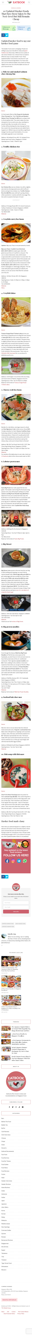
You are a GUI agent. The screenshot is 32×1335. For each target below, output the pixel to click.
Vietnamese (4, 1266)
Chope (3, 1141)
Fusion (3, 1174)
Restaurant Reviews (7, 1240)
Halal (2, 1177)
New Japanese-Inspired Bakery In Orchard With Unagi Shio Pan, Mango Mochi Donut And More (21, 1029)
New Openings (5, 1227)
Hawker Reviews (6, 1184)
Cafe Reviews (5, 1131)
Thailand (3, 1260)
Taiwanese (4, 1253)
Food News (4, 1167)
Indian (3, 1191)
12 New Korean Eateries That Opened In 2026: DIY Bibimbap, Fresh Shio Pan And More (9, 969)
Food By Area (5, 1158)
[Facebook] (3, 35)
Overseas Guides (6, 1230)
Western (3, 1270)
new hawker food (20, 923)
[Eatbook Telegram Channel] (19, 861)
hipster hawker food (8, 923)
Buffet (3, 1128)
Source (3, 724)
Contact (14, 1311)
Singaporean (5, 1243)
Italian (3, 1197)
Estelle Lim (12, 934)
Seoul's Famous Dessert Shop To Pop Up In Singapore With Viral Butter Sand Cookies (21, 1058)
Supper (3, 1250)
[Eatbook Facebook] (7, 861)
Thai (2, 1256)
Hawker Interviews (6, 1181)
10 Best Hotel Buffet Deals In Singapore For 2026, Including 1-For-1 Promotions (11, 1008)
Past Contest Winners (23, 1311)
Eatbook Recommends (7, 1151)
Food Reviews (5, 1171)
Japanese (4, 1204)
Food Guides (4, 1164)
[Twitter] (6, 35)
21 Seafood (4, 456)
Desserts (4, 1148)
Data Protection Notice (9, 1313)
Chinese (3, 1138)
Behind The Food (6, 1121)
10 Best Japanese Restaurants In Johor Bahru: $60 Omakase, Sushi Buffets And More (21, 1042)
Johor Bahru (4, 1207)
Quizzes (3, 1233)
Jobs (8, 1311)
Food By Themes (16, 7)
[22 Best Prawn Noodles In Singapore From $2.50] (6, 1035)
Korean (3, 1214)
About (2, 1311)
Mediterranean (5, 1223)
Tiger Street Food (6, 1263)
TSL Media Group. (6, 1308)
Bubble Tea (4, 1125)
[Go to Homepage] (16, 2)
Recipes (3, 1237)
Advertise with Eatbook (9, 1300)
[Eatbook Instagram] (13, 861)
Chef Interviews (5, 1135)
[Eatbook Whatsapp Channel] (25, 861)
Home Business (5, 1187)
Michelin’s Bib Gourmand (8, 353)
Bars (2, 1118)
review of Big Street (17, 621)
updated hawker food (8, 926)
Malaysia (4, 1220)
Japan (3, 1200)
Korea (3, 1210)
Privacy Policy (20, 1313)
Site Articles (4, 1246)
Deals (3, 1144)
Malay (3, 1217)
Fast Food (4, 1154)
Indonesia (4, 1194)
